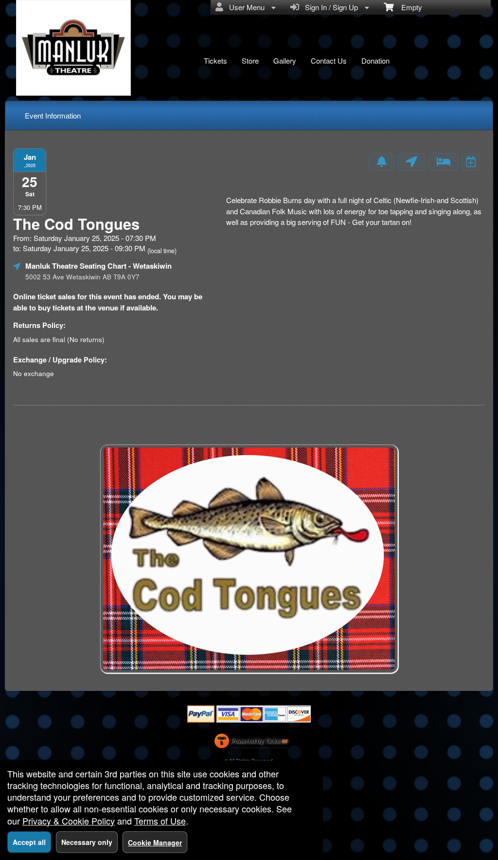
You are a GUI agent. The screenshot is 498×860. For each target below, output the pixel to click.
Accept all (29, 842)
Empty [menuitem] (407, 7)
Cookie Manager (155, 842)
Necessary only (86, 842)
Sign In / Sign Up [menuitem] (329, 7)
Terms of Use (160, 820)
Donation (375, 60)
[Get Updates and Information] (382, 162)
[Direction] (411, 162)
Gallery (284, 60)
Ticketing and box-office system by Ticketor (251, 743)
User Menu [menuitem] (245, 7)
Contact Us (329, 60)
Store (250, 60)
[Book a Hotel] (443, 162)
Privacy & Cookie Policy (68, 820)
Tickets (215, 60)
